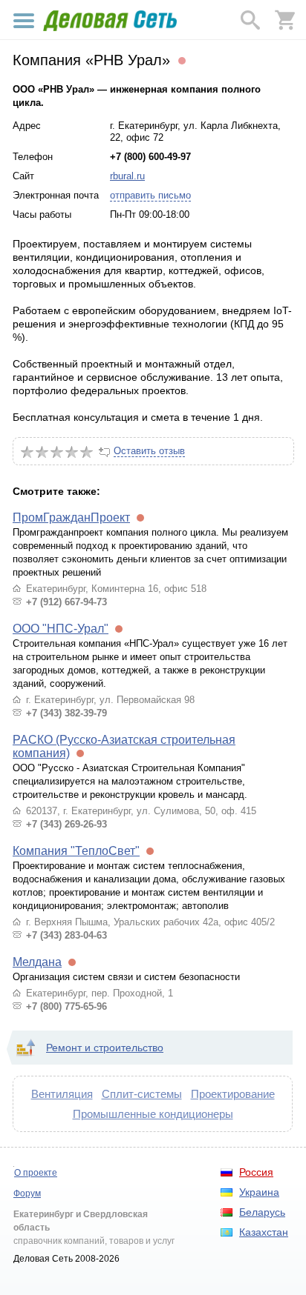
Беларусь (262, 1212)
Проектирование (233, 1094)
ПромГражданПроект (71, 517)
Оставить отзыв (149, 450)
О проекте (35, 1173)
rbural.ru (127, 176)
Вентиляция (62, 1094)
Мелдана (37, 962)
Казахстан (263, 1232)
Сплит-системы (142, 1094)
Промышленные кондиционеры (153, 1114)
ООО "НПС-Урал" (60, 628)
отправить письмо (150, 195)
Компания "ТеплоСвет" (76, 851)
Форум (27, 1193)
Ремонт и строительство (104, 1047)
